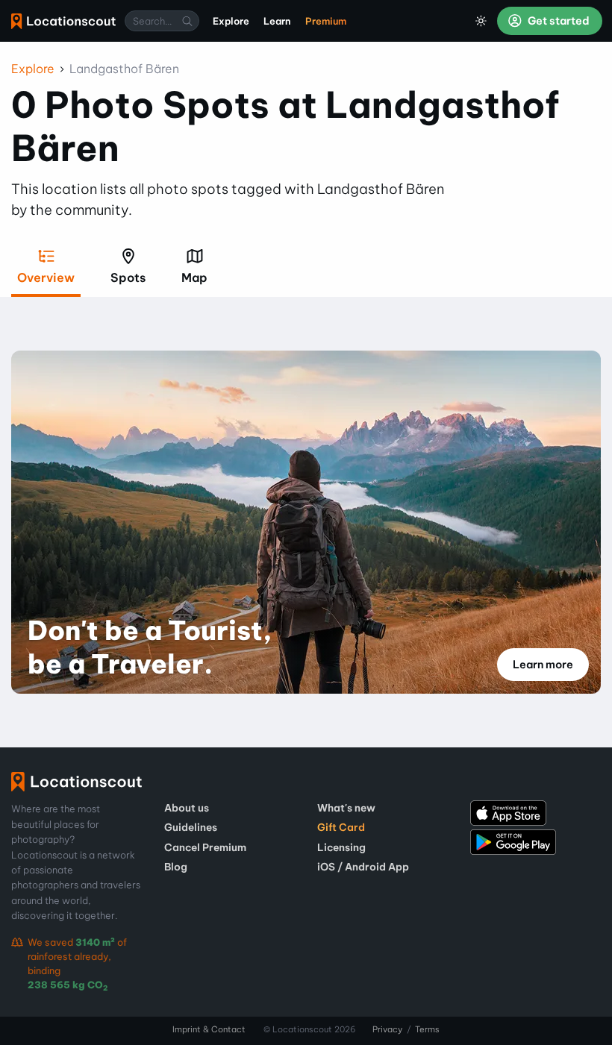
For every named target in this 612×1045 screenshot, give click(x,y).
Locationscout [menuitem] (63, 21)
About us (186, 808)
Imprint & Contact (209, 1029)
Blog (175, 866)
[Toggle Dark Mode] (481, 20)
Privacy (387, 1029)
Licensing (341, 847)
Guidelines (190, 827)
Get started (557, 21)
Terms (427, 1029)
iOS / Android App (363, 866)
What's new (346, 808)
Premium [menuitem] (325, 21)
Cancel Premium (205, 847)
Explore (32, 68)
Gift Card (341, 827)
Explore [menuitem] (231, 21)
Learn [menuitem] (277, 21)
